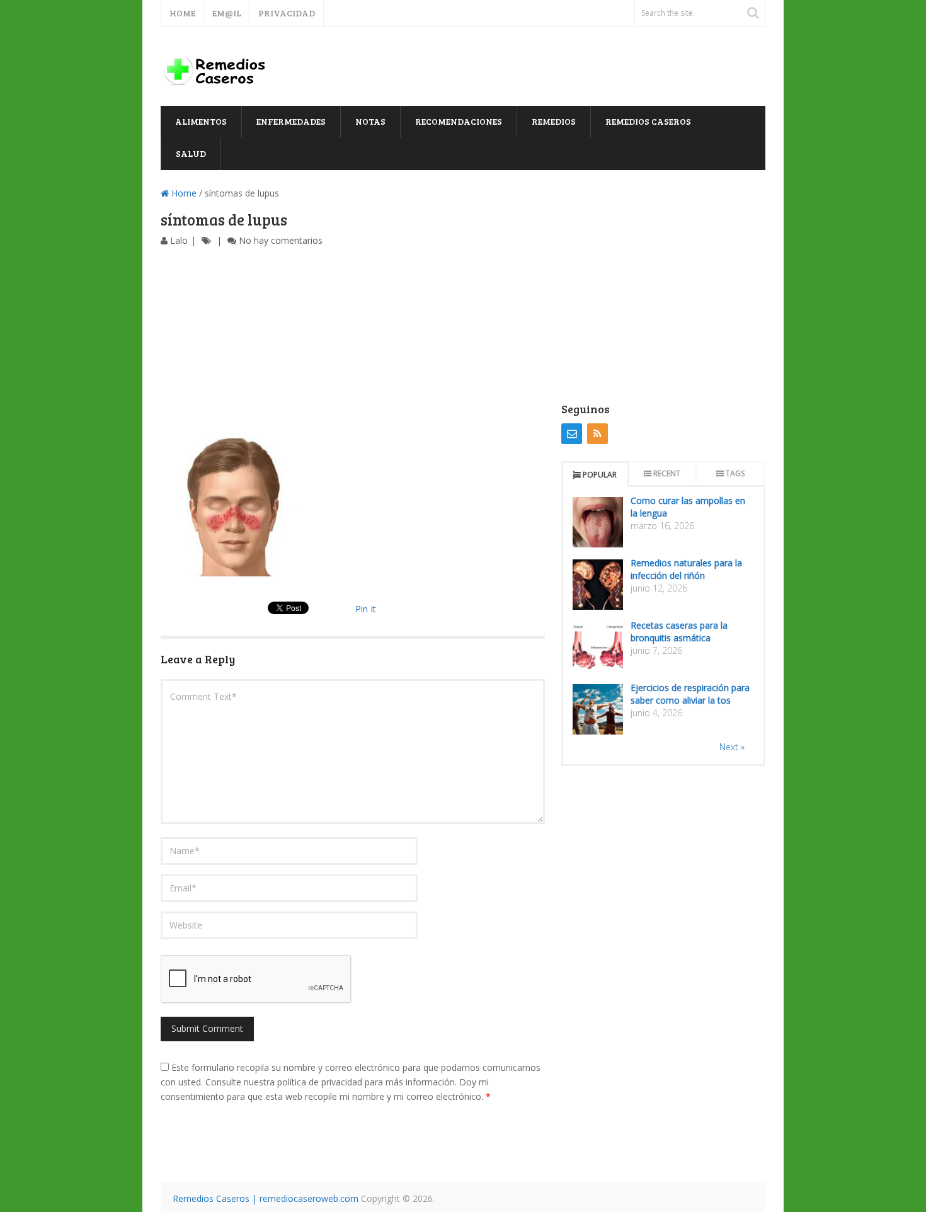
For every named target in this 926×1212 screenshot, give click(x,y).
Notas (370, 121)
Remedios (554, 121)
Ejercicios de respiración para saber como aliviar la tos (690, 694)
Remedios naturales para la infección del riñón (686, 569)
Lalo (179, 240)
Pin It (365, 609)
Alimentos (201, 121)
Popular (600, 474)
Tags (735, 473)
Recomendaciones (458, 121)
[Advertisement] (353, 342)
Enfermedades (291, 121)
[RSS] (597, 433)
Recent (666, 473)
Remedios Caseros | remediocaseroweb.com (265, 1198)
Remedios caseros (648, 121)
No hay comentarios (281, 240)
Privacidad (286, 13)
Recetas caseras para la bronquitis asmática (679, 631)
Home (182, 13)
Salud (191, 153)
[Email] (571, 433)
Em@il (226, 13)
